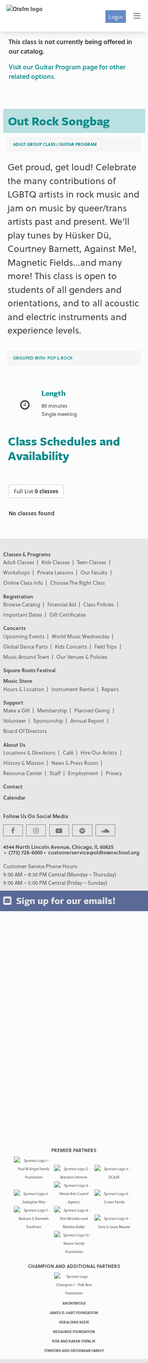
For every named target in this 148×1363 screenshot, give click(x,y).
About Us (14, 744)
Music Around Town (26, 656)
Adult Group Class (34, 144)
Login (116, 16)
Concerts (14, 628)
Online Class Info (23, 582)
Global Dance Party (25, 646)
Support (13, 702)
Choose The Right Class (77, 582)
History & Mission (23, 762)
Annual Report (87, 720)
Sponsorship (48, 720)
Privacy (114, 773)
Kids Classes (55, 562)
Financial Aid (61, 604)
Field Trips (105, 646)
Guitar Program (78, 144)
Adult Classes (18, 562)
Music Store (17, 680)
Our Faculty (94, 572)
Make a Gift (16, 710)
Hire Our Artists (99, 752)
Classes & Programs (27, 554)
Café (68, 752)
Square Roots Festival (29, 670)
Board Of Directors (25, 731)
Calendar (14, 797)
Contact (12, 786)
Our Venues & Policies (81, 656)
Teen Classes (91, 562)
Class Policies (98, 604)
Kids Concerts (71, 646)
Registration (18, 596)
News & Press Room (74, 762)
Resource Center (22, 773)
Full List (36, 491)
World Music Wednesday (80, 636)
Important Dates (22, 614)
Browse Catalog (21, 604)
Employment (83, 773)
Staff (55, 773)
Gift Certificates (67, 614)
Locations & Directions (29, 752)
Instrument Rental (72, 689)
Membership (52, 710)
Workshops (16, 572)
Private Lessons (55, 572)
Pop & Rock (60, 358)
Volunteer (14, 720)
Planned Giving (92, 710)
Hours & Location (23, 689)
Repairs (110, 689)
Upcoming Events (24, 636)
